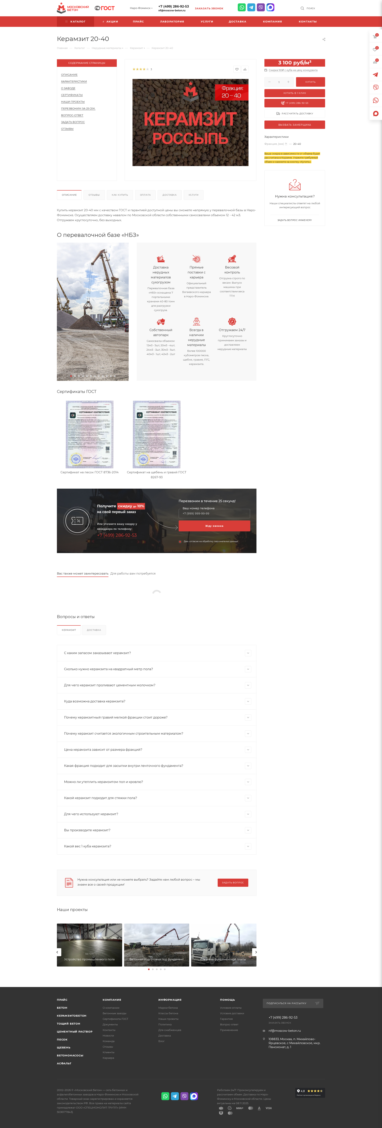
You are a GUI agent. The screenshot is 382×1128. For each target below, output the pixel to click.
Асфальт (64, 1063)
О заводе (68, 88)
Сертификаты (72, 94)
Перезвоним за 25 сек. (78, 108)
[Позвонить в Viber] (261, 7)
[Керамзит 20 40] (190, 122)
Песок (62, 1039)
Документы (110, 1024)
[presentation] (57, 952)
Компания (112, 999)
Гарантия (226, 1018)
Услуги (194, 195)
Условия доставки (232, 1013)
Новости (108, 1035)
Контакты (109, 1030)
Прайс (62, 999)
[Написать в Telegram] (251, 7)
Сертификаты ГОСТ (115, 1018)
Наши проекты (73, 101)
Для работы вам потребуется (133, 573)
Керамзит (69, 630)
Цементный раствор (75, 1031)
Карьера (108, 1057)
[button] (71, 376)
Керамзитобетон (72, 1015)
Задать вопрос (73, 121)
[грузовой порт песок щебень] (93, 312)
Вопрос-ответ (229, 1024)
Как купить (120, 195)
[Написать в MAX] (270, 7)
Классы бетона (168, 1013)
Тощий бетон (68, 1023)
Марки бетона (168, 1007)
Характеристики (74, 81)
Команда (109, 1041)
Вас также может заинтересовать (82, 573)
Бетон (62, 1007)
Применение (229, 1030)
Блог (161, 1041)
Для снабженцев (169, 1030)
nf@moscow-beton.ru (171, 10)
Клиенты (108, 1052)
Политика (165, 1024)
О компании (111, 1007)
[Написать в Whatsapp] (242, 7)
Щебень (63, 1047)
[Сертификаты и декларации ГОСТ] (105, 7)
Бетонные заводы (114, 1013)
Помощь (227, 999)
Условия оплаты (231, 1007)
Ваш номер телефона (198, 508)
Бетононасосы (70, 1055)
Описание (69, 74)
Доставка (169, 195)
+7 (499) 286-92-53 (173, 6)
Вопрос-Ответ (72, 115)
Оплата (145, 195)
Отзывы (67, 128)
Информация (170, 999)
